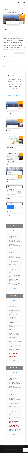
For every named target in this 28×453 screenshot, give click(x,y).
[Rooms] (14, 162)
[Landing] (14, 111)
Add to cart (9, 61)
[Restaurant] (14, 145)
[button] (23, 14)
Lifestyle (10, 66)
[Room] (14, 179)
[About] (14, 196)
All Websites (6, 9)
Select (14, 288)
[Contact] (14, 213)
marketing (14, 280)
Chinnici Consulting (20, 451)
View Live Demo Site (14, 95)
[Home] (14, 128)
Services (11, 9)
